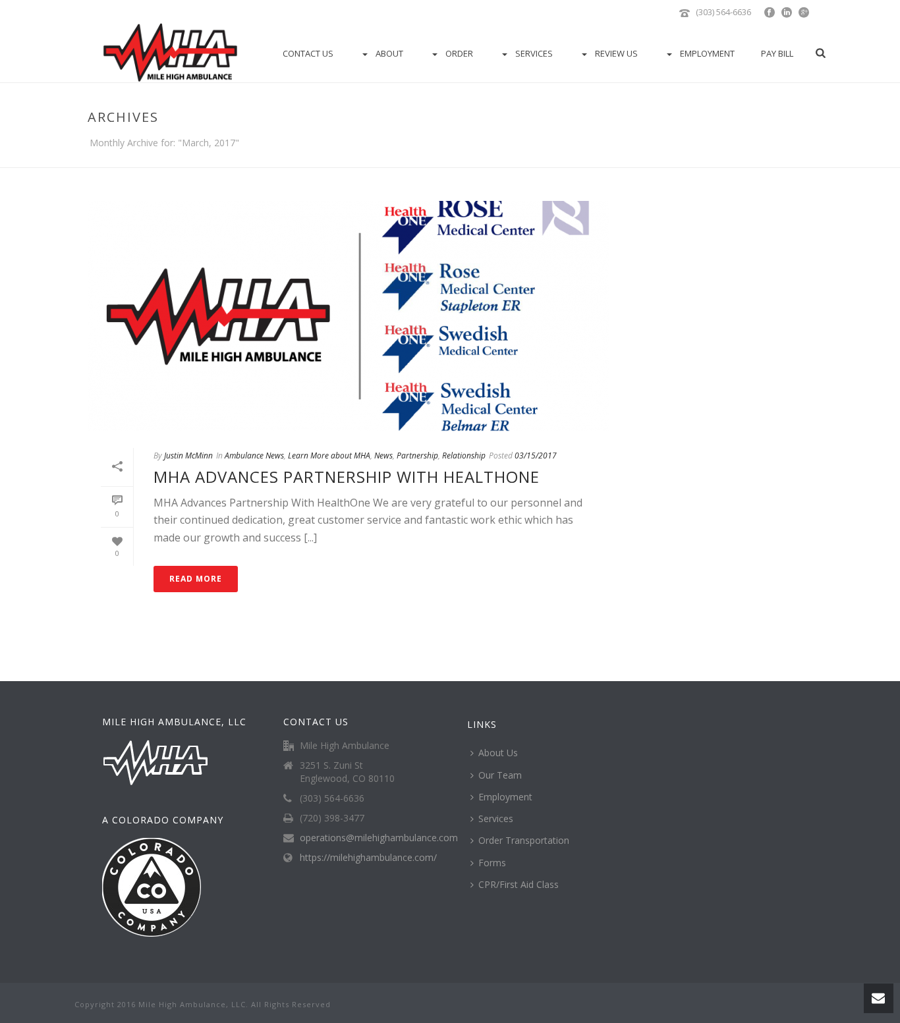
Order (459, 53)
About (389, 53)
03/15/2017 (536, 455)
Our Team (500, 775)
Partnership (417, 455)
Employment (707, 53)
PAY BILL (777, 53)
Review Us (616, 53)
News (383, 455)
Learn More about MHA (329, 455)
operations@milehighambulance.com (379, 838)
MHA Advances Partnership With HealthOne (347, 476)
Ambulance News (254, 455)
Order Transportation (523, 840)
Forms (492, 862)
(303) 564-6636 (723, 12)
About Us (498, 752)
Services (534, 53)
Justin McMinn (188, 455)
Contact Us (308, 53)
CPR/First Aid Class (518, 884)
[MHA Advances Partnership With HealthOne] (348, 316)
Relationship (464, 455)
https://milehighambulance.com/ (368, 858)
